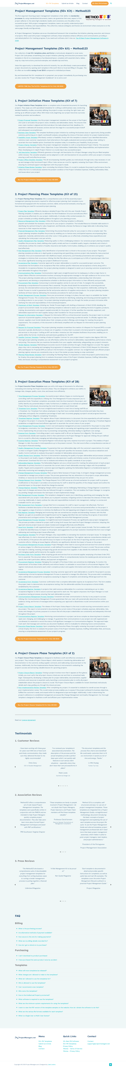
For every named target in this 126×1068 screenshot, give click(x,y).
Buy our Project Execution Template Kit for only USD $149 (38, 639)
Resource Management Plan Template (31, 221)
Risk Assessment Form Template (30, 505)
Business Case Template (27, 133)
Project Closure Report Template (30, 673)
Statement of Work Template (28, 305)
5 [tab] (65, 786)
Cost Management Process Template (31, 426)
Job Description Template (27, 152)
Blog (77, 3)
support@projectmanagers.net (99, 1044)
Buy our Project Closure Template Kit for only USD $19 (37, 705)
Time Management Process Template (31, 396)
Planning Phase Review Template (29, 355)
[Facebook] (110, 1064)
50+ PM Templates (52, 3)
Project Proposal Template (27, 120)
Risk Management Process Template (31, 495)
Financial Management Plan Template (31, 231)
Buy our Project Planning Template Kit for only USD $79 (38, 367)
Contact (85, 3)
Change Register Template (27, 488)
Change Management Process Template (32, 473)
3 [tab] (62, 786)
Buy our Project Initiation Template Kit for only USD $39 (38, 180)
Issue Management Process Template (31, 520)
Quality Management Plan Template (31, 241)
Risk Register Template (26, 512)
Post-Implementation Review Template (32, 688)
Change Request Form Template (29, 480)
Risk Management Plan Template (30, 251)
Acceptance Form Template (28, 582)
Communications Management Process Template (36, 597)
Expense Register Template (28, 441)
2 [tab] (60, 786)
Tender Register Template (27, 345)
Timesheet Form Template (27, 408)
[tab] (63, 929)
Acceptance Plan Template (28, 263)
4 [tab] (64, 786)
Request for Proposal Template (29, 327)
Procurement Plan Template (28, 283)
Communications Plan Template (29, 273)
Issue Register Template (26, 535)
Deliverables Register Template (29, 463)
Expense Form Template (27, 433)
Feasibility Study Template (27, 137)
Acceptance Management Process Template (34, 572)
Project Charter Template (27, 145)
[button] (100, 3)
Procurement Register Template (29, 562)
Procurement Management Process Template (34, 545)
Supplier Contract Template (28, 337)
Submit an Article (67, 3)
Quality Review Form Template (29, 455)
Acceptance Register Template (29, 589)
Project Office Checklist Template (30, 160)
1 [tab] (59, 786)
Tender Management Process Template (32, 295)
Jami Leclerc (52, 1064)
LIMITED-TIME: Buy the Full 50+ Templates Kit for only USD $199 (40, 86)
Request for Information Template (30, 315)
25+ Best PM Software (71, 1041)
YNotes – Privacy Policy (71, 1051)
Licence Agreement (29, 720)
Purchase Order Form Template (29, 555)
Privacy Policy (68, 1046)
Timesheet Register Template (28, 418)
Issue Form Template (25, 527)
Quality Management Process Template (32, 448)
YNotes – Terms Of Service (72, 1049)
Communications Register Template (31, 616)
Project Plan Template (26, 211)
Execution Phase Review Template (30, 626)
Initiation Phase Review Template (30, 167)
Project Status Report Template (29, 607)
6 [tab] (67, 786)
